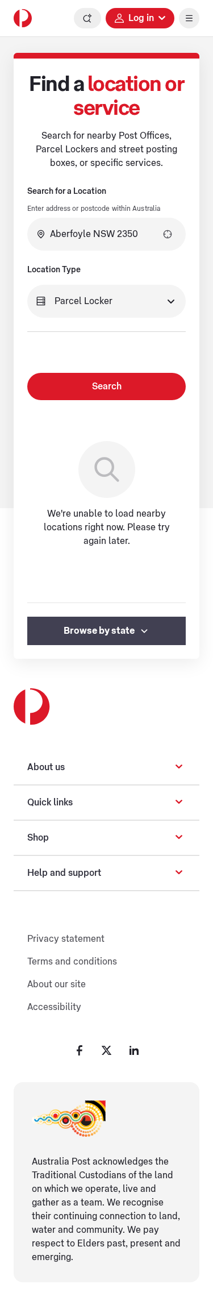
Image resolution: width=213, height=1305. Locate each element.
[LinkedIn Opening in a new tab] (134, 1050)
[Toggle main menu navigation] (189, 18)
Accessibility (54, 1007)
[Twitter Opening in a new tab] (107, 1050)
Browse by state (99, 630)
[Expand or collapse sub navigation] (179, 767)
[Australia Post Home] (23, 18)
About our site (56, 984)
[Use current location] (167, 234)
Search (107, 386)
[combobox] (106, 234)
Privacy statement (66, 939)
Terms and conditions (72, 961)
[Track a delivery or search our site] (87, 18)
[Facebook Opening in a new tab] (79, 1050)
